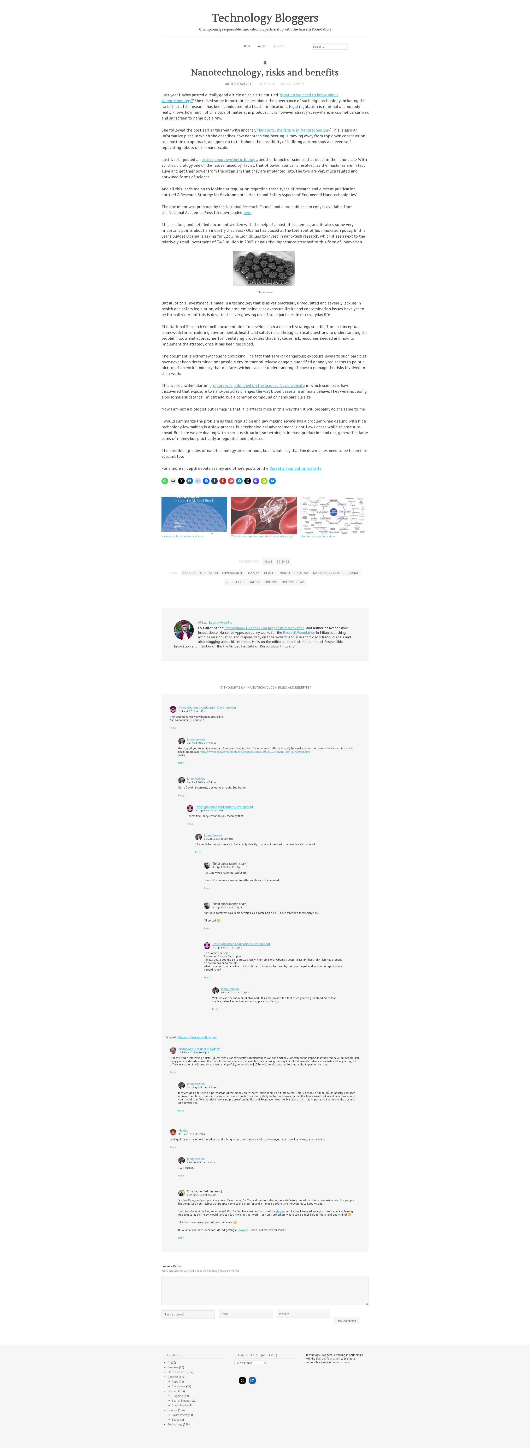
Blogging (177, 1396)
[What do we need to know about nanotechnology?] (264, 515)
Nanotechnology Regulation (318, 536)
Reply (173, 727)
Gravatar (242, 1230)
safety (255, 582)
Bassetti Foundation (200, 573)
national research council (336, 573)
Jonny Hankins (292, 84)
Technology (175, 1424)
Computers (178, 1386)
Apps (175, 1381)
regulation (235, 582)
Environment (179, 1415)
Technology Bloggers (265, 18)
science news (293, 582)
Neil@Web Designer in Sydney (199, 1049)
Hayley (254, 573)
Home (247, 46)
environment (233, 573)
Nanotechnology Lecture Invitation (182, 536)
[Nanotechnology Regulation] (333, 515)
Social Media (180, 1405)
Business (173, 1367)
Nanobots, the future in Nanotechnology (293, 130)
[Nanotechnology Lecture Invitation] (194, 515)
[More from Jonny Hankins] (184, 639)
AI (169, 1362)
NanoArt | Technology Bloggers (197, 1037)
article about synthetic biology (229, 159)
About (262, 46)
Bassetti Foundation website (295, 468)
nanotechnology (294, 573)
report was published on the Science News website (259, 385)
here (247, 212)
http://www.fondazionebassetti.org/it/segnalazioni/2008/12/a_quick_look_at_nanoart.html (255, 752)
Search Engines (181, 1400)
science (271, 582)
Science (283, 561)
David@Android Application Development (207, 707)
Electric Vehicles (178, 1372)
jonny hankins (196, 739)
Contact (280, 46)
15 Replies (266, 84)
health (270, 573)
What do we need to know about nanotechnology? (262, 536)
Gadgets (173, 1377)
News (268, 561)
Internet (172, 1391)
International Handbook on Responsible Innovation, (264, 628)
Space (175, 1419)
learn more (342, 1362)
